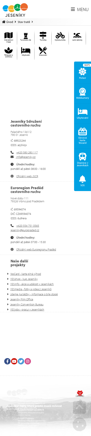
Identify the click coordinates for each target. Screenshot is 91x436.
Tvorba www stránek (79, 394)
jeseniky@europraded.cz (25, 230)
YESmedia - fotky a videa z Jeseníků (30, 289)
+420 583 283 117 (27, 152)
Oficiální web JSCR (27, 176)
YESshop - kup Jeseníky (24, 279)
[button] (80, 9)
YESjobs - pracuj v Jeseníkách (27, 309)
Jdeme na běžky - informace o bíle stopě (34, 294)
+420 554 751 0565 (27, 226)
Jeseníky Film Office (21, 299)
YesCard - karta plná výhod (25, 274)
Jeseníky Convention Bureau (26, 304)
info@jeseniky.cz (26, 157)
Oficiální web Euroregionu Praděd (36, 249)
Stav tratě (24, 21)
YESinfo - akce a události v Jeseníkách (32, 284)
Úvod (15, 10)
